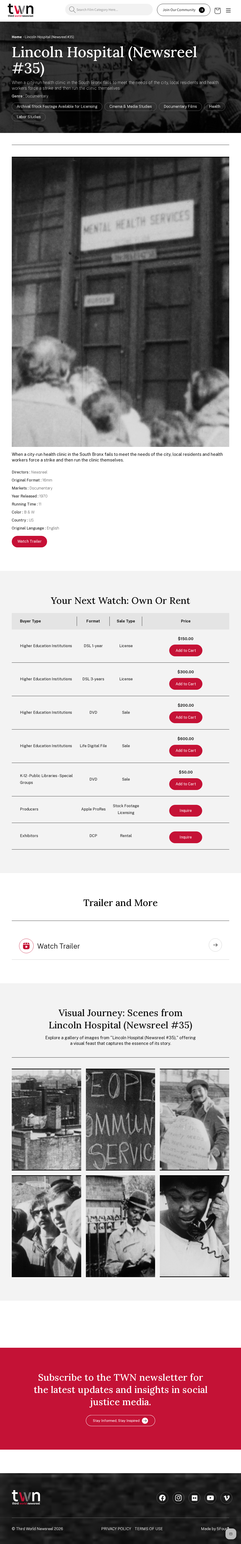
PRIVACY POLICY (116, 1529)
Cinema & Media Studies (130, 106)
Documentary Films (180, 106)
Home (17, 36)
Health (214, 106)
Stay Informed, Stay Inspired (116, 1421)
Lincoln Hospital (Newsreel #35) (49, 36)
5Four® (223, 1529)
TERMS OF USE (149, 1529)
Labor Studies (29, 117)
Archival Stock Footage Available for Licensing (57, 106)
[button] (228, 11)
